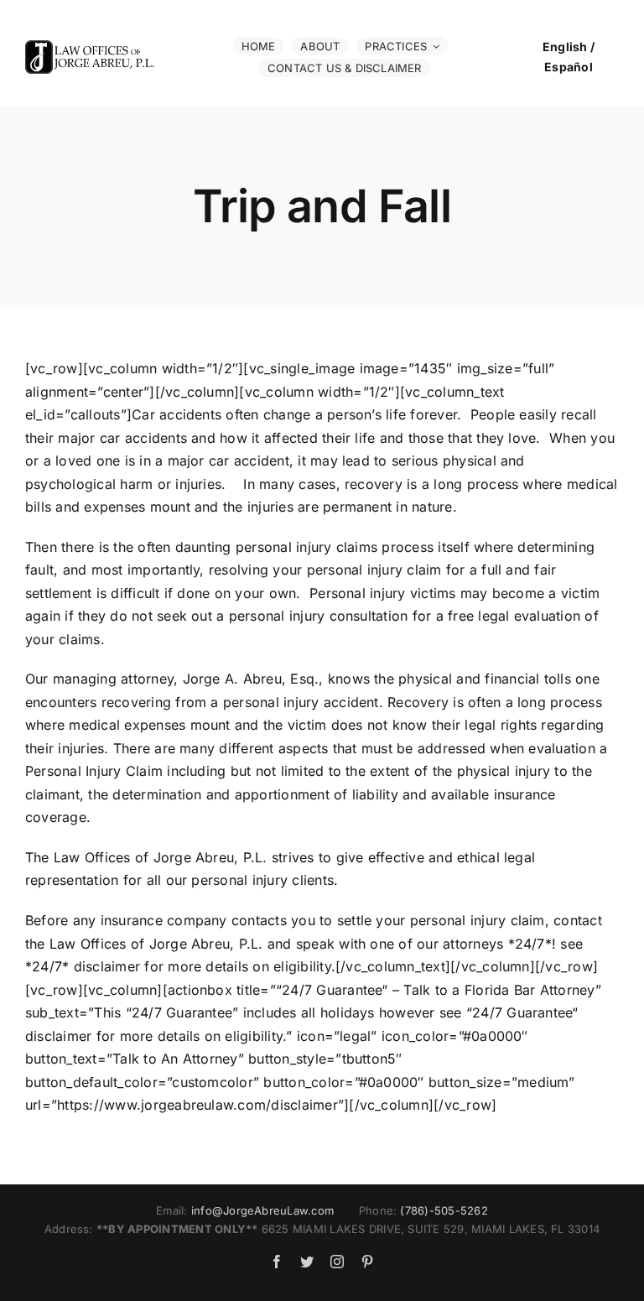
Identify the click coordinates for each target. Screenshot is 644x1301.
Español (568, 67)
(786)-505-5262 (443, 1210)
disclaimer (58, 1036)
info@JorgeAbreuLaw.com (262, 1210)
